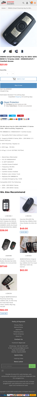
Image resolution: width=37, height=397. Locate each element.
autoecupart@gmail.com (21, 348)
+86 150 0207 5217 (22, 346)
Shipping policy (18, 331)
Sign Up (32, 366)
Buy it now (18, 85)
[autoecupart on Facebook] (3, 371)
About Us (18, 336)
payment (18, 329)
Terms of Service (18, 334)
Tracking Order (18, 358)
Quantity (3, 70)
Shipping (18, 97)
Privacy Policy (18, 325)
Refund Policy (18, 327)
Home (4, 8)
